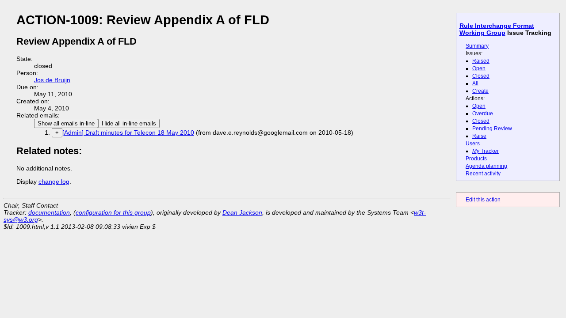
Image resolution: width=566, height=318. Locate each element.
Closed (481, 76)
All (475, 83)
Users (473, 143)
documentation (49, 212)
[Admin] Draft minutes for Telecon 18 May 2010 (128, 132)
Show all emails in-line (66, 123)
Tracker (485, 151)
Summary (477, 46)
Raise (479, 136)
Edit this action (483, 200)
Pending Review (492, 128)
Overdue (482, 113)
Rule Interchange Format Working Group (496, 29)
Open (479, 68)
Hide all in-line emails (129, 123)
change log (53, 181)
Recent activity (483, 173)
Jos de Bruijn (52, 79)
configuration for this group (113, 212)
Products (476, 158)
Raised (481, 61)
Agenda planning (486, 166)
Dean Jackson (242, 212)
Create (480, 91)
